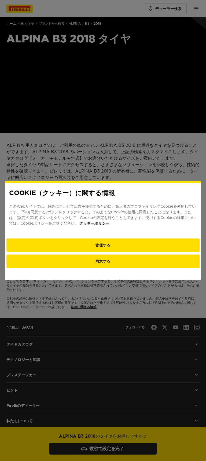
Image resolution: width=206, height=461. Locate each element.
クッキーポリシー (94, 223)
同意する (103, 261)
